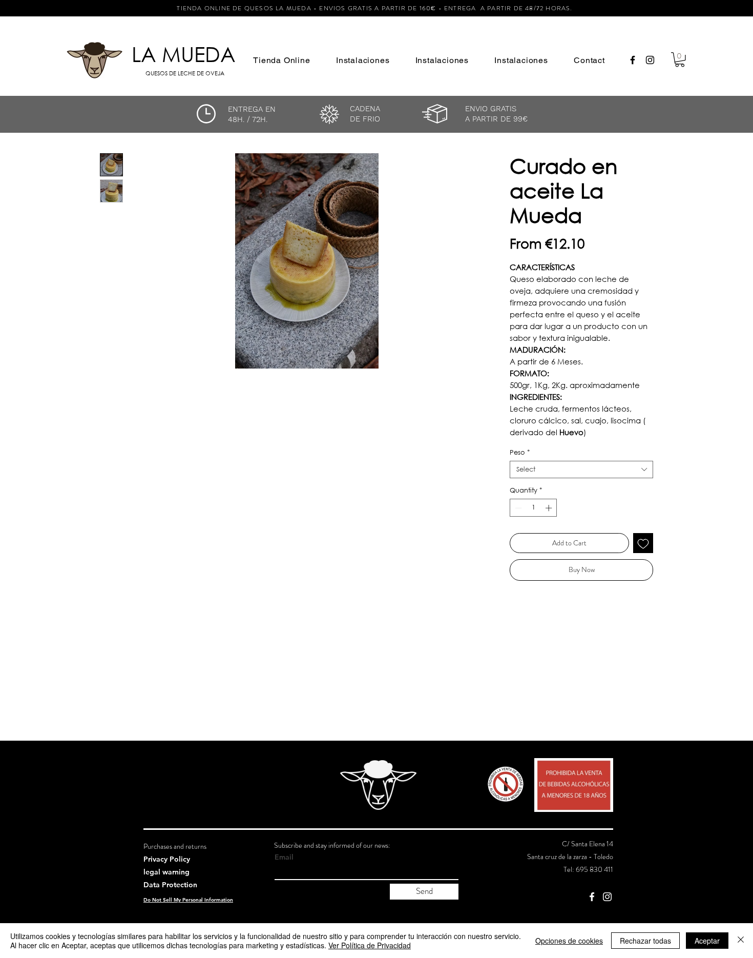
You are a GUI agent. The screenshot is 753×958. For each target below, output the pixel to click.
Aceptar (707, 940)
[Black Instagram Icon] (650, 60)
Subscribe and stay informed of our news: (332, 845)
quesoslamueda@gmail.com (573, 882)
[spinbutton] (533, 508)
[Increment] (549, 508)
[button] (281, 60)
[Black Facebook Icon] (632, 60)
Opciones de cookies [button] (569, 940)
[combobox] (581, 469)
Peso (520, 453)
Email (284, 857)
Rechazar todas (645, 940)
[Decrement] (517, 508)
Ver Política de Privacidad (369, 945)
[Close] (741, 940)
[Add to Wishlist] (643, 543)
